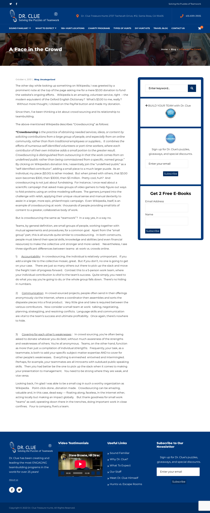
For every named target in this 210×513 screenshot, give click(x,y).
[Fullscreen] (98, 473)
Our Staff (115, 471)
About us (13, 480)
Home (164, 49)
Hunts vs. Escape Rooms (126, 484)
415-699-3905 (193, 15)
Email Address (154, 201)
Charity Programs (99, 28)
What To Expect (44, 28)
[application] (80, 464)
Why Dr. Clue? (119, 459)
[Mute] (93, 473)
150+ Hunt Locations (72, 28)
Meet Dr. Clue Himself (124, 477)
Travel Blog (161, 28)
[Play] (62, 473)
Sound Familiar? (18, 28)
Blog (173, 49)
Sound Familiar (119, 453)
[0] (199, 28)
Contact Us (178, 28)
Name (149, 214)
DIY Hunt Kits (142, 28)
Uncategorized (47, 79)
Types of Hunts (122, 28)
